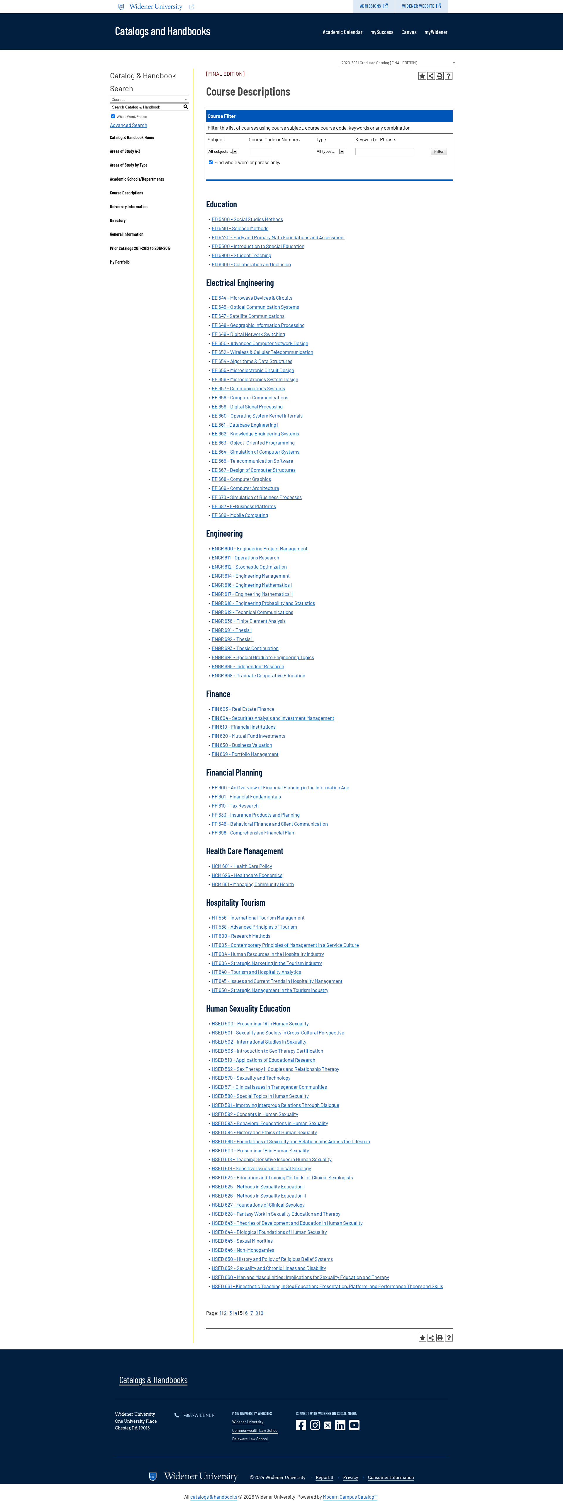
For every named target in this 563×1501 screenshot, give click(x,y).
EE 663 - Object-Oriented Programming (253, 442)
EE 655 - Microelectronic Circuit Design (253, 370)
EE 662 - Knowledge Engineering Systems (255, 433)
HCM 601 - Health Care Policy (242, 866)
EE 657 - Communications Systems (248, 388)
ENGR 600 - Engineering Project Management (260, 548)
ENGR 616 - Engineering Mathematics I (252, 585)
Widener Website (418, 6)
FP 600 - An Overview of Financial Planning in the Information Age (280, 787)
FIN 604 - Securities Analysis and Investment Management (273, 718)
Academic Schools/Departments (137, 179)
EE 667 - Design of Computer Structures (254, 470)
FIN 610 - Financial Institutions (244, 727)
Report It (324, 1477)
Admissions (370, 6)
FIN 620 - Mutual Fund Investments (248, 736)
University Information (128, 206)
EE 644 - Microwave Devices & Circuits (252, 298)
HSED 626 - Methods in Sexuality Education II (259, 1195)
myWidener (436, 31)
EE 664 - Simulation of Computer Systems (255, 451)
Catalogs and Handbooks (162, 30)
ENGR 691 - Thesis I (232, 630)
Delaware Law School (250, 1438)
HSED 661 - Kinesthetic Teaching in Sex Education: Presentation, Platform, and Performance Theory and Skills (327, 1286)
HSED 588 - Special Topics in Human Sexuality (260, 1096)
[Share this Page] (431, 76)
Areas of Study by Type (128, 164)
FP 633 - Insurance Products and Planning (256, 815)
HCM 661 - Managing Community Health (253, 884)
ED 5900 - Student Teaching (241, 255)
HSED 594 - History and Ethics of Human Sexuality (264, 1132)
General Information (126, 234)
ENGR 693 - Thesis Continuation (245, 648)
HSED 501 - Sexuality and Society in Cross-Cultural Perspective (278, 1032)
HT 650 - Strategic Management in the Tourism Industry (270, 990)
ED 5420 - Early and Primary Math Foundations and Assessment (278, 237)
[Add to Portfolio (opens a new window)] (422, 76)
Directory (118, 220)
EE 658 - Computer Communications (250, 397)
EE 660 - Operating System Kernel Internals (257, 415)
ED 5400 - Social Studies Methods (247, 219)
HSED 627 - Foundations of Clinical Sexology (258, 1204)
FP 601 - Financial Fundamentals (246, 796)
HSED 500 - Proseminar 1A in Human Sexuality (260, 1023)
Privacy (350, 1477)
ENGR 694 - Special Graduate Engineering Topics (263, 657)
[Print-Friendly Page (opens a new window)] (440, 76)
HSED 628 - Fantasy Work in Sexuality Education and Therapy (276, 1214)
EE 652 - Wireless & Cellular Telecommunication (262, 352)
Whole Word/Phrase (132, 116)
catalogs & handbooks (213, 1497)
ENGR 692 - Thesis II (233, 639)
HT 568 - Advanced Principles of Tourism (254, 927)
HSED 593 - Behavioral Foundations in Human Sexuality (270, 1123)
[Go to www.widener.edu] (198, 6)
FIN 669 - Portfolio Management (245, 754)
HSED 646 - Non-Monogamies (243, 1250)
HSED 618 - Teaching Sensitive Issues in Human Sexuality (272, 1159)
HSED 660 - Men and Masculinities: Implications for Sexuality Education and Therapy (300, 1277)
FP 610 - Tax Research (235, 805)
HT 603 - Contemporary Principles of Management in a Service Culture (285, 945)
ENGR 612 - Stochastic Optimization (249, 566)
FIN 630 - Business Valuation (242, 745)
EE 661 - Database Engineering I (245, 425)
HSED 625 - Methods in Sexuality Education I (258, 1186)
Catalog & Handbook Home (132, 137)
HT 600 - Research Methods (241, 936)
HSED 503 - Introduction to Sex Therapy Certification (267, 1051)
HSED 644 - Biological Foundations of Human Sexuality (269, 1232)
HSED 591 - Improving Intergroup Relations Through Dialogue (275, 1105)
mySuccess (382, 31)
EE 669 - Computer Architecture (245, 488)
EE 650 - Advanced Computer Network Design (260, 343)
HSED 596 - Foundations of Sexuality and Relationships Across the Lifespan (291, 1141)
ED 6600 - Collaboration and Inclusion (251, 264)
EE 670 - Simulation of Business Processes (257, 497)
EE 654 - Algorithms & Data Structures (252, 361)
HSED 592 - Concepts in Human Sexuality (255, 1114)
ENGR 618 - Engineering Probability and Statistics (263, 603)
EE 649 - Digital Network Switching (248, 334)
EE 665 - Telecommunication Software (252, 461)
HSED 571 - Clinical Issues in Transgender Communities (269, 1087)
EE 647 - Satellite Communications (248, 316)
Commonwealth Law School (255, 1430)
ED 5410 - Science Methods (240, 228)
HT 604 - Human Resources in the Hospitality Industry (268, 954)
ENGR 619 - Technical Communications (252, 612)
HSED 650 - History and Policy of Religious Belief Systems (272, 1259)
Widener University (247, 1421)
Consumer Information (391, 1477)
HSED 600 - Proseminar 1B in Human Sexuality (260, 1150)
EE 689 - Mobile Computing (240, 515)
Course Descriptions (126, 192)
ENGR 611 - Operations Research (245, 557)
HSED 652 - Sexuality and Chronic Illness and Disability (269, 1268)
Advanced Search (128, 125)
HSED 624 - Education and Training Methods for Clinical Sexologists (282, 1177)
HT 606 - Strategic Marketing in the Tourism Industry (267, 963)
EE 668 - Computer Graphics (241, 479)
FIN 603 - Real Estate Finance (243, 709)
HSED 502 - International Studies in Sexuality (259, 1041)
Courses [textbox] (118, 99)
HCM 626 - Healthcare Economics (247, 875)
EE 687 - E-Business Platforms (244, 506)
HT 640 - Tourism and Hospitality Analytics (256, 972)
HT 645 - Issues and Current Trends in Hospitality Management (277, 981)
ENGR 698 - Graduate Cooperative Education (258, 675)
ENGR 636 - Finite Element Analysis (249, 621)
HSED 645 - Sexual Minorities (242, 1241)
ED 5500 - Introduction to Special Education (258, 246)
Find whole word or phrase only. (247, 162)
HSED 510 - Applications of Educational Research (263, 1060)
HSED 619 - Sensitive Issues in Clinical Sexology (261, 1168)
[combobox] (398, 62)
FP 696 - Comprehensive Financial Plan (253, 832)
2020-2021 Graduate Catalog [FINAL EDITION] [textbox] (379, 62)
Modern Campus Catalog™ (350, 1497)
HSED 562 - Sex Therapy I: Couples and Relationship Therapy (275, 1069)
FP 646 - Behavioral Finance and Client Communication (270, 824)
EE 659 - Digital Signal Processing (247, 406)
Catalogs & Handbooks (153, 1379)
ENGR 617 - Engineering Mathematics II (252, 594)
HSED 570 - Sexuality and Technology (251, 1078)
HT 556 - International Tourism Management (258, 917)
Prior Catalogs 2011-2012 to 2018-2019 (140, 248)
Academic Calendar (342, 31)
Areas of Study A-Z (125, 151)
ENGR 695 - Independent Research (248, 666)
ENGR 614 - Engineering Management (251, 576)
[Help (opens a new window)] (448, 76)
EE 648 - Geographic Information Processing (258, 325)
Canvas (409, 31)
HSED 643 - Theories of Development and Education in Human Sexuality (287, 1223)
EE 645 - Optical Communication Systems (255, 307)
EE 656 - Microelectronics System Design (255, 379)
